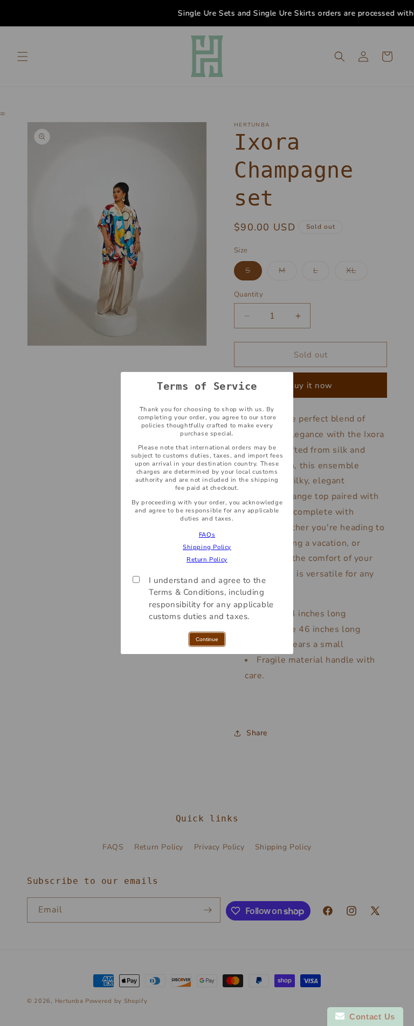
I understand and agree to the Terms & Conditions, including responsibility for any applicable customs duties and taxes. (211, 598)
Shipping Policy (207, 547)
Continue (207, 639)
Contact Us (369, 1016)
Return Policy (207, 560)
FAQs (207, 535)
